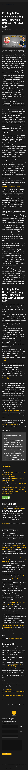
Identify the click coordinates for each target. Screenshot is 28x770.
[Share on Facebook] (4, 704)
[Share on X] (8, 704)
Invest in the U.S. (16, 1)
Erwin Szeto (4, 31)
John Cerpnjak (9, 767)
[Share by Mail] (24, 704)
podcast (20, 29)
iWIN (10, 1)
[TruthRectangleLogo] (11, 5)
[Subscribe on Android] (6, 498)
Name (21, 727)
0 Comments (14, 29)
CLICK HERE (5, 523)
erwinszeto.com (8, 689)
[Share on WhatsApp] (16, 704)
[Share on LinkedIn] (20, 704)
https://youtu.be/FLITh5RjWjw (15, 489)
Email (21, 732)
